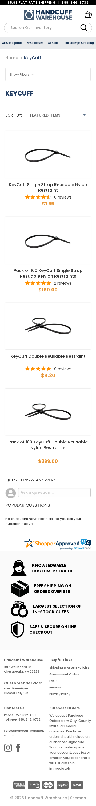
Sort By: (13, 115)
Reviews (55, 687)
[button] (48, 74)
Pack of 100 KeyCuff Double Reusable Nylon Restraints (48, 444)
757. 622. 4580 (26, 715)
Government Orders (64, 674)
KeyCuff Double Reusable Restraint (48, 356)
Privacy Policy (59, 694)
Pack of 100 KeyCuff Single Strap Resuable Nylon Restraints (48, 273)
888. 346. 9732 (75, 2)
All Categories (12, 43)
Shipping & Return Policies (69, 667)
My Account (35, 43)
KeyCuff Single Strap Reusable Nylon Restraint (48, 187)
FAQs (53, 681)
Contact (54, 43)
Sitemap (78, 797)
